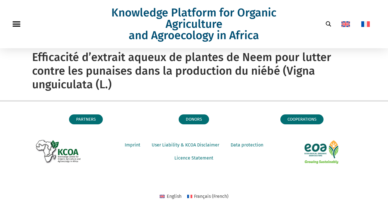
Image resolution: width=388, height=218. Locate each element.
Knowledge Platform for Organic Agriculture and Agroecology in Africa (193, 24)
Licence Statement (193, 158)
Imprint (132, 145)
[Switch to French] (366, 24)
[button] (16, 24)
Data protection (247, 145)
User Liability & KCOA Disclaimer (185, 145)
